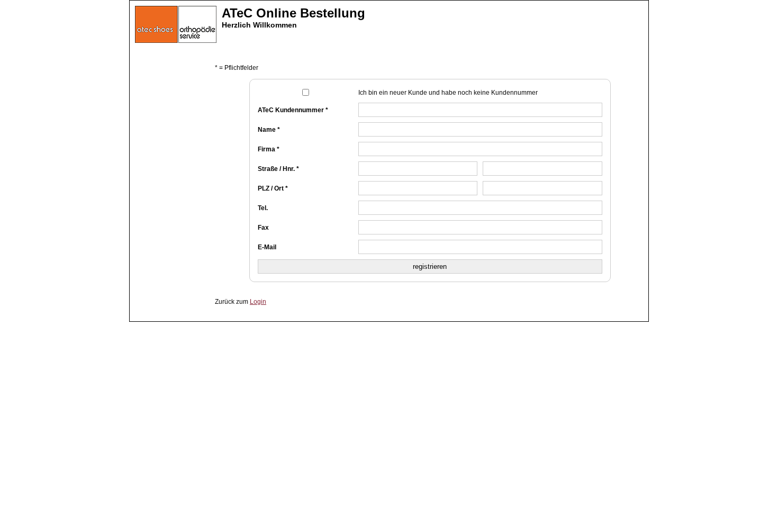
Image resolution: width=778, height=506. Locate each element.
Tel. (263, 208)
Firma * (268, 149)
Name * (269, 129)
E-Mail (267, 247)
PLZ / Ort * (273, 188)
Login (258, 301)
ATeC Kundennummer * (293, 110)
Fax (263, 227)
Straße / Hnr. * (278, 169)
